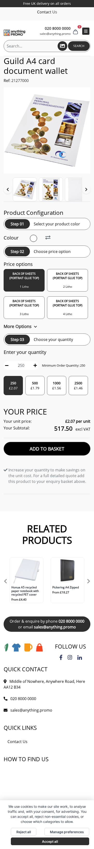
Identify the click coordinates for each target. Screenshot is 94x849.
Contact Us (47, 12)
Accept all (50, 841)
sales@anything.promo (55, 34)
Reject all (23, 832)
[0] (75, 31)
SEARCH (78, 46)
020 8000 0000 (71, 621)
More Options (18, 326)
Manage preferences (67, 832)
